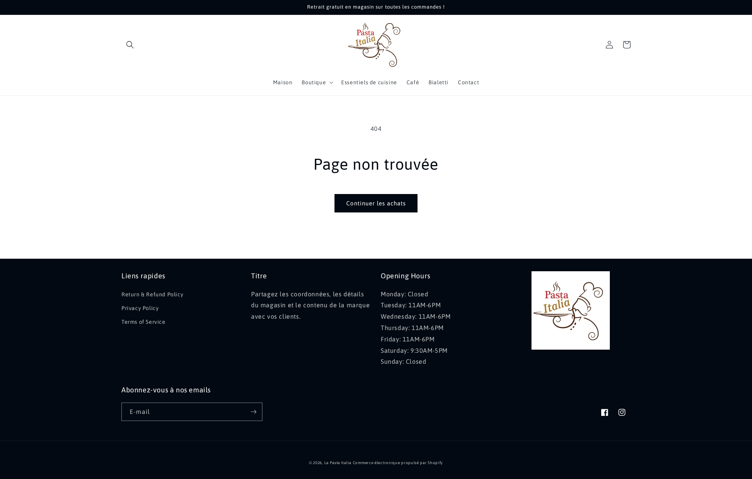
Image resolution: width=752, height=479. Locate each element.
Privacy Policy (140, 308)
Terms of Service (143, 322)
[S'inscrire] (253, 412)
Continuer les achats (376, 203)
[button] (130, 44)
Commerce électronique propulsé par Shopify (398, 463)
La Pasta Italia (338, 463)
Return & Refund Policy (152, 294)
